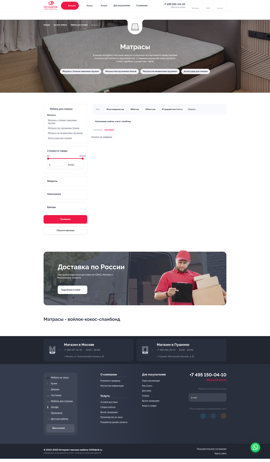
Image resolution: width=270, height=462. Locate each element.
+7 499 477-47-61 (73, 350)
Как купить (147, 386)
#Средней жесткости (172, 109)
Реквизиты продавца (110, 381)
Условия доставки (109, 402)
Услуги (104, 5)
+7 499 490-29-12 (166, 350)
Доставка (146, 391)
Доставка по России (91, 267)
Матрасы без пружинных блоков (120, 71)
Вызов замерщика (109, 412)
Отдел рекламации (151, 381)
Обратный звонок (216, 380)
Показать (192, 109)
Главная (47, 25)
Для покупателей (121, 5)
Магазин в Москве (79, 345)
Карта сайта (220, 453)
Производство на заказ (111, 417)
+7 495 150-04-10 (174, 4)
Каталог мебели (60, 25)
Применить (65, 219)
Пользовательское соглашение (211, 449)
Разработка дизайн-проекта (113, 422)
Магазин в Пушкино (173, 345)
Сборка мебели (107, 407)
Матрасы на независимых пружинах (160, 71)
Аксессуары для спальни (196, 71)
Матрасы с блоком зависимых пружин (80, 71)
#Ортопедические (115, 109)
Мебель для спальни (79, 25)
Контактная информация (112, 386)
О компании (142, 5)
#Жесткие (150, 109)
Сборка (145, 396)
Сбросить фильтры (65, 230)
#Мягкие (134, 109)
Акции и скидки (149, 406)
